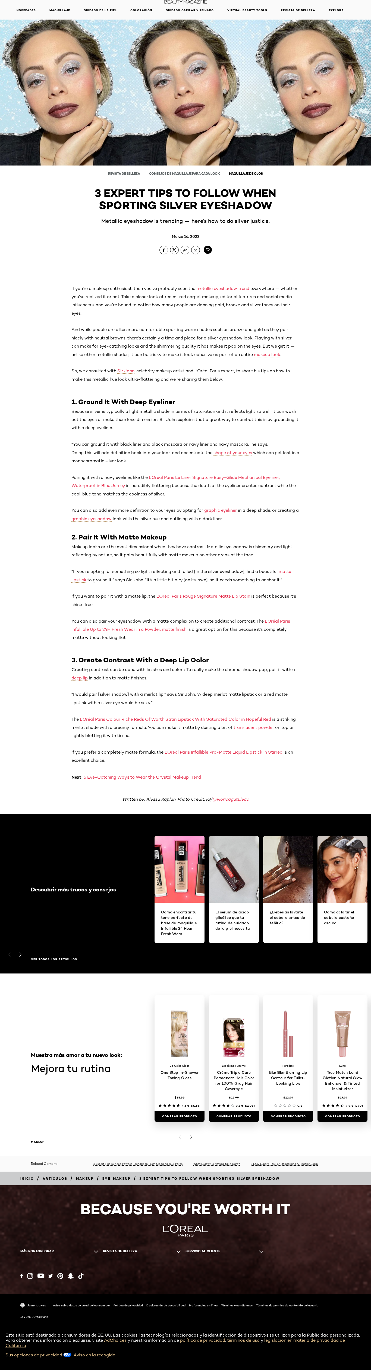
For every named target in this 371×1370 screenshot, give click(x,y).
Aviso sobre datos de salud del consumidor (81, 1305)
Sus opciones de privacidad (34, 1354)
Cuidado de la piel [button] (100, 10)
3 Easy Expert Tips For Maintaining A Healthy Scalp (284, 1163)
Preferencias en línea (203, 1305)
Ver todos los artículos (54, 959)
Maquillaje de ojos (246, 173)
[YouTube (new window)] (40, 1276)
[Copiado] (185, 250)
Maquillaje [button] (59, 10)
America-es (36, 1305)
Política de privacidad (128, 1305)
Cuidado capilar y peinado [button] (190, 10)
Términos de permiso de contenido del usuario (287, 1305)
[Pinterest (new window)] (60, 1276)
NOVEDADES (26, 10)
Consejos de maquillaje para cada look (185, 173)
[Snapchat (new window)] (71, 1276)
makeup (37, 1142)
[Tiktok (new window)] (81, 1276)
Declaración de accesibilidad (166, 1305)
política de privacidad (202, 1340)
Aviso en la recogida (94, 1354)
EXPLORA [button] (336, 10)
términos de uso (243, 1340)
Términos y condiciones (237, 1305)
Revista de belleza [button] (298, 10)
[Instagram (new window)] (30, 1276)
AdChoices (115, 1340)
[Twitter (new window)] (50, 1276)
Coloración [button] (141, 10)
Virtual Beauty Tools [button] (247, 10)
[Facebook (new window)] (21, 1276)
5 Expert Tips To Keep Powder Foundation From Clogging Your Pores (138, 1163)
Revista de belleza (124, 173)
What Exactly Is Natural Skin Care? (216, 1163)
